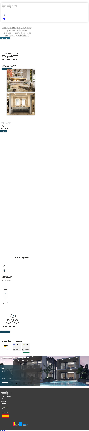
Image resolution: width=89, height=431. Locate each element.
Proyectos (4, 18)
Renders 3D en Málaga (3, 401)
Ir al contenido (2, 0)
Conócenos (5, 17)
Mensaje (3, 371)
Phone (3, 381)
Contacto (4, 19)
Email (3, 368)
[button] (5, 38)
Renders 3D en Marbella (3, 403)
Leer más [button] (14, 350)
